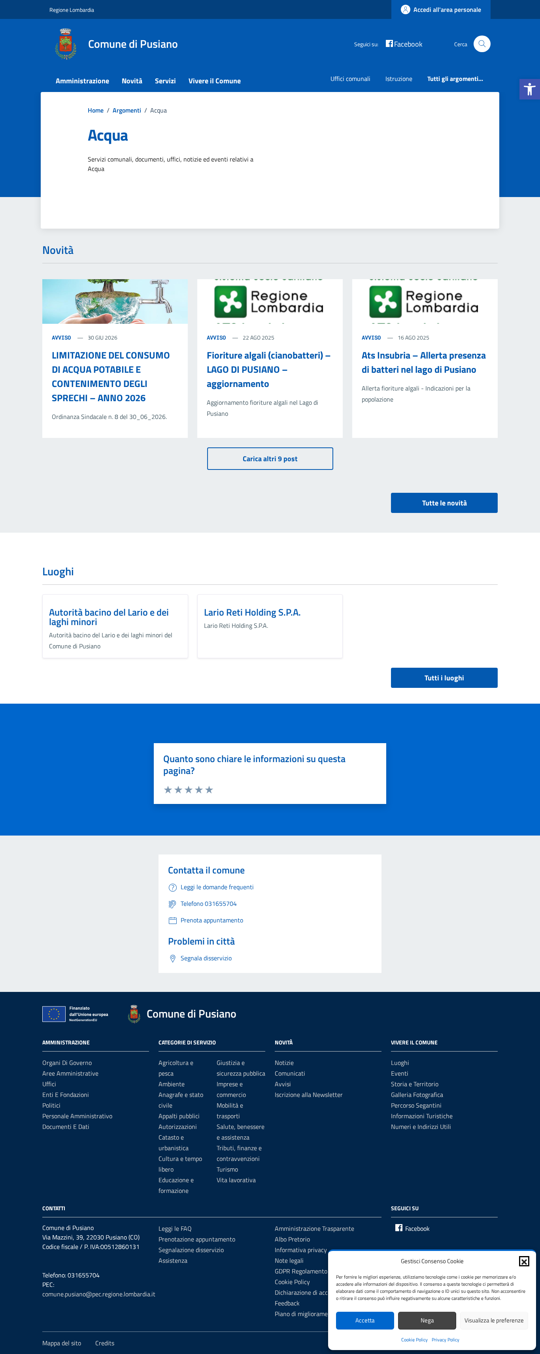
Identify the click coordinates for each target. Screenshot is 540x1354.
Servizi (165, 80)
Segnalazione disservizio (191, 1249)
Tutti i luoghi (444, 677)
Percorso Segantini (416, 1105)
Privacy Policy (445, 1339)
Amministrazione (82, 80)
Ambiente (172, 1084)
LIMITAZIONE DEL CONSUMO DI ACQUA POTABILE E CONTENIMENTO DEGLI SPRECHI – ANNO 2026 (111, 376)
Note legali (289, 1260)
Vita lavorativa (236, 1180)
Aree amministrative (70, 1073)
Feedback (287, 1303)
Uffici (49, 1084)
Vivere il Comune (215, 80)
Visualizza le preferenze (494, 1320)
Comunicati (290, 1073)
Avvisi (283, 1084)
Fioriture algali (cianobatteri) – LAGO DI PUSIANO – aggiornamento (269, 369)
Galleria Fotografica (417, 1094)
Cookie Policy (414, 1339)
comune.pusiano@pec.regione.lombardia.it (98, 1294)
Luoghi (400, 1062)
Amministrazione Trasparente (314, 1228)
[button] (529, 89)
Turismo (227, 1169)
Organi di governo (67, 1062)
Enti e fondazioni (65, 1094)
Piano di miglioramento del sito (316, 1313)
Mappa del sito (61, 1343)
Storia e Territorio (414, 1084)
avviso (63, 337)
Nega (427, 1320)
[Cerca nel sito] (482, 44)
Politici (51, 1105)
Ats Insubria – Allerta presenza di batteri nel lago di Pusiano (424, 362)
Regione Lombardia (71, 10)
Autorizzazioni (178, 1126)
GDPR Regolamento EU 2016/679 (320, 1271)
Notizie (284, 1062)
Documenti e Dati (65, 1126)
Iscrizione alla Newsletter (309, 1094)
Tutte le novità (444, 503)
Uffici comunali (350, 78)
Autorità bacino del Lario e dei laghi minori (109, 617)
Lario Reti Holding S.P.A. (252, 612)
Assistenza (173, 1260)
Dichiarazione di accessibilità (313, 1292)
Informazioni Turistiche (422, 1116)
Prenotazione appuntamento (197, 1239)
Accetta (365, 1320)
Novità (132, 80)
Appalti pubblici (179, 1116)
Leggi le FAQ (175, 1228)
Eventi (399, 1073)
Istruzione (398, 78)
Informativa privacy (301, 1249)
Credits (104, 1343)
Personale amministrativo (77, 1116)
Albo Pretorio (292, 1239)
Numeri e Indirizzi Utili (421, 1126)
